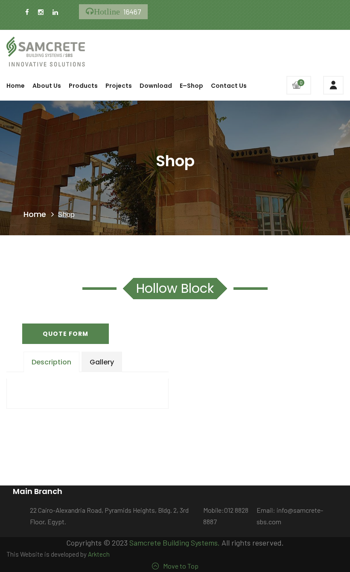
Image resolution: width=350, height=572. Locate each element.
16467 (117, 11)
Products (83, 85)
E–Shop (191, 85)
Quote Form (65, 333)
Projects (118, 85)
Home (15, 85)
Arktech (99, 554)
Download (156, 85)
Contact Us (229, 85)
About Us (46, 85)
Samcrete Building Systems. (174, 542)
